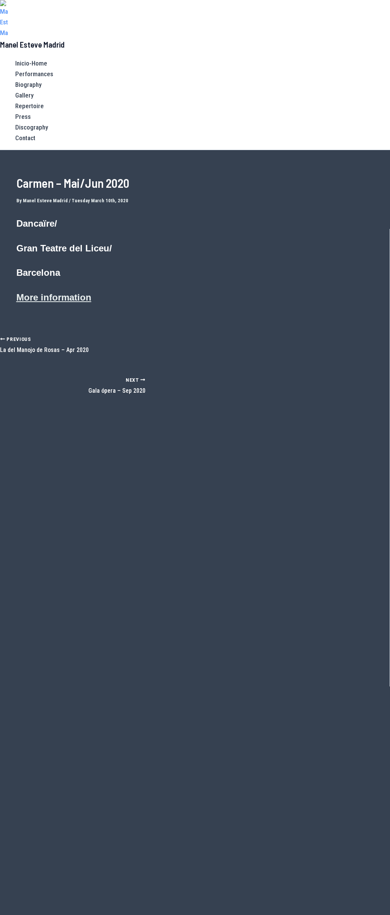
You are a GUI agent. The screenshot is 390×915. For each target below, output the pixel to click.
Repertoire (29, 106)
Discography (31, 127)
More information (53, 297)
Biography (28, 84)
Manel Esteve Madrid (32, 44)
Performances (34, 74)
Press (23, 116)
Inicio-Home (31, 63)
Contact (25, 138)
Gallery (24, 95)
